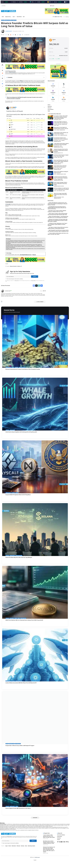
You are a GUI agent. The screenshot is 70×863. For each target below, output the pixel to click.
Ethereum (62, 140)
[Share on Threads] (15, 35)
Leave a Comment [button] (40, 301)
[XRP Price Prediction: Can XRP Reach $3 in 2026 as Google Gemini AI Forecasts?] (50, 190)
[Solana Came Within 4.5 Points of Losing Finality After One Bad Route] (50, 123)
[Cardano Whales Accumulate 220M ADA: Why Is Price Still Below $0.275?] (35, 655)
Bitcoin (3, 20)
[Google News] (56, 16)
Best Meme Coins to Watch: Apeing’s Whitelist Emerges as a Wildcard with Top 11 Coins (57, 211)
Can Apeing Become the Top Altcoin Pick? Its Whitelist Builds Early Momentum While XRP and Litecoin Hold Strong (57, 207)
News (58, 125)
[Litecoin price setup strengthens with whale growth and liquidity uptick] (35, 404)
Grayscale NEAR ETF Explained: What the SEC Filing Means (18, 494)
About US (60, 833)
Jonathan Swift (9, 31)
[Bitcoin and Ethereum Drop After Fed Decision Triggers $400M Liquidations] (50, 162)
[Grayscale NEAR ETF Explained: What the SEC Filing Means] (35, 466)
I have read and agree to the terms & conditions (15, 278)
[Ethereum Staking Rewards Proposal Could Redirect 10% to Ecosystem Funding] (35, 341)
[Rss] (61, 16)
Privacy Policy (33, 280)
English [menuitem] (53, 5)
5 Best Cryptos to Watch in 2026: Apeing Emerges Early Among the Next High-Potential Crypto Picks (57, 214)
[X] (54, 16)
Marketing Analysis (63, 135)
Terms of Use (17, 280)
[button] (68, 16)
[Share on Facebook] (6, 35)
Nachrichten (56, 119)
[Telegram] (60, 16)
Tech (62, 152)
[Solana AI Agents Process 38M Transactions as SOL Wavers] (35, 780)
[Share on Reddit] (11, 35)
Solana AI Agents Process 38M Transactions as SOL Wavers (18, 808)
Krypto (60, 119)
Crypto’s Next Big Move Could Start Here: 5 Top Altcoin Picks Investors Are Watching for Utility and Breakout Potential (57, 203)
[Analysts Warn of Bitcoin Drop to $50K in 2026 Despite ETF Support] (35, 717)
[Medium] (45, 291)
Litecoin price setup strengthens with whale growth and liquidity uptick (21, 432)
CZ (24, 142)
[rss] (63, 99)
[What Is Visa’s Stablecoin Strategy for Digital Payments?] (50, 173)
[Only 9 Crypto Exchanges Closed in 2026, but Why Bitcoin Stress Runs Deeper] (50, 184)
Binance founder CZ (13, 266)
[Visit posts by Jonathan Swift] (2, 291)
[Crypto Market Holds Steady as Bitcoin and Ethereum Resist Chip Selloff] (50, 145)
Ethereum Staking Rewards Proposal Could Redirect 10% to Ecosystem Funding (22, 369)
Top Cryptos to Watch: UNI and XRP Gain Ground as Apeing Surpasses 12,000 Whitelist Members (60, 117)
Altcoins (55, 124)
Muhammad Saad (12, 71)
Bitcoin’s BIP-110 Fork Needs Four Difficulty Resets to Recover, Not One (61, 128)
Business (22, 845)
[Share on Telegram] (13, 35)
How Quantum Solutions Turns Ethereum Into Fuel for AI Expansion (61, 138)
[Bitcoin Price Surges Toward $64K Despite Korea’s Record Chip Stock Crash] (50, 195)
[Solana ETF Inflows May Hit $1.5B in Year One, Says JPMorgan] (35, 529)
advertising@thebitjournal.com (25, 254)
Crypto (55, 125)
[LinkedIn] (58, 16)
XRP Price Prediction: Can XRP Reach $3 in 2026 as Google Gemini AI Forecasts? (61, 189)
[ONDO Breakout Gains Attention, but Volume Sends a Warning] (50, 134)
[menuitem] (52, 5)
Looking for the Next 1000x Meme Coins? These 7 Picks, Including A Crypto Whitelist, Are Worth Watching (57, 224)
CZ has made (7, 204)
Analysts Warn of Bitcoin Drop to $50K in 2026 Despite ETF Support (19, 745)
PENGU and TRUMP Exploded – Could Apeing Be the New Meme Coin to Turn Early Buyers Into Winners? (58, 217)
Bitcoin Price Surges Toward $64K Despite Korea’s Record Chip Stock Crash (60, 194)
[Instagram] (57, 16)
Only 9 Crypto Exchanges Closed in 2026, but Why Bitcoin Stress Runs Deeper (60, 183)
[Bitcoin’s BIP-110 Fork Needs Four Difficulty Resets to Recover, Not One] (50, 129)
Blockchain (59, 124)
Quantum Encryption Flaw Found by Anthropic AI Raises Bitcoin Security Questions (61, 150)
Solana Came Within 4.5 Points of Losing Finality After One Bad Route (61, 122)
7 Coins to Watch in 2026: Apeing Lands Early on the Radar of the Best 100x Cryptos (58, 234)
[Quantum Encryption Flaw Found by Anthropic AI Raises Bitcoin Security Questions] (50, 151)
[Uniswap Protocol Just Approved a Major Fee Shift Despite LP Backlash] (50, 178)
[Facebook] (53, 16)
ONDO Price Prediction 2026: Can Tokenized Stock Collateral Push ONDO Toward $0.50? (24, 620)
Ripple (64, 190)
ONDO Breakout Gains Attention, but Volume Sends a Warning (61, 133)
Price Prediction (13, 20)
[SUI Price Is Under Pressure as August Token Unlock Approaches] (50, 156)
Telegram (34, 254)
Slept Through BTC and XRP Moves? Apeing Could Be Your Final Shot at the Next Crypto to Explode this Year (58, 231)
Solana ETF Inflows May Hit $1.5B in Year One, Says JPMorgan (18, 557)
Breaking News (7, 20)
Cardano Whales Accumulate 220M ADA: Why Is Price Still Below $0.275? (21, 682)
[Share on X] (8, 35)
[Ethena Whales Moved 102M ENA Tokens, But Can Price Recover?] (50, 167)
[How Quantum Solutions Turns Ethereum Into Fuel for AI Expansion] (50, 139)
